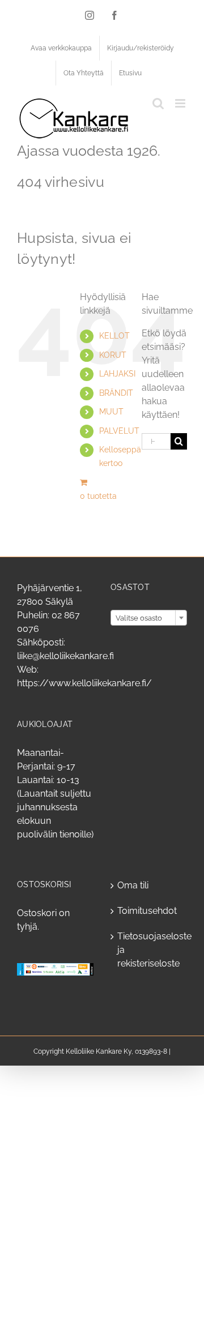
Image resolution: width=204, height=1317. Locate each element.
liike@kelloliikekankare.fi (65, 656)
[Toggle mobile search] (158, 103)
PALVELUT (119, 430)
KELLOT (114, 335)
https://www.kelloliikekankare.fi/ (84, 683)
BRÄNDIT (116, 392)
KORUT (112, 355)
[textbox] (148, 618)
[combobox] (148, 618)
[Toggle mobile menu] (181, 103)
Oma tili (132, 885)
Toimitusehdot (147, 910)
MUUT (111, 411)
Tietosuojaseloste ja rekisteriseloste (149, 950)
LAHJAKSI (117, 373)
